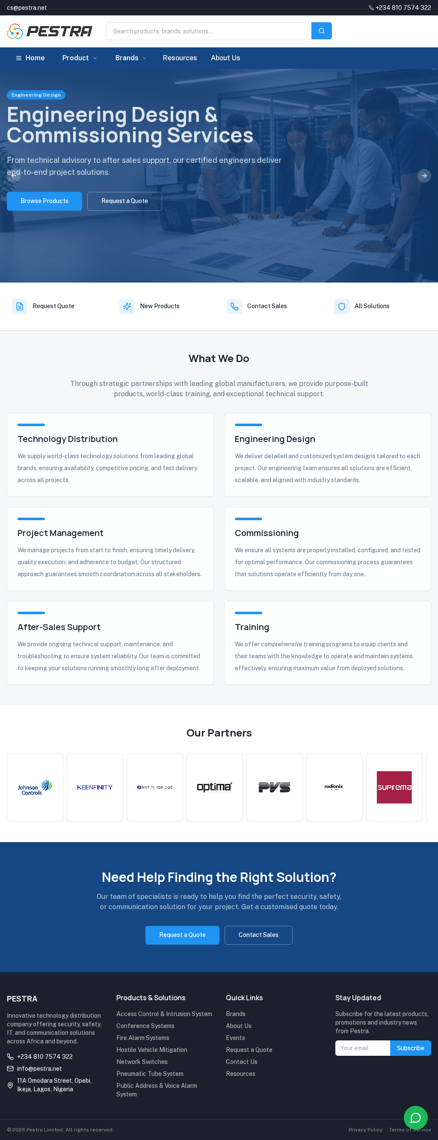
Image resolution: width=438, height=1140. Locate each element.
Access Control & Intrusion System (164, 1013)
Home (35, 58)
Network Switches (142, 1061)
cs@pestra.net (27, 7)
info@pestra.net (39, 1068)
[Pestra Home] (49, 31)
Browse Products (44, 200)
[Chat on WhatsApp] (416, 1118)
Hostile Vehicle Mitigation (151, 1049)
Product (75, 58)
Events (235, 1037)
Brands (127, 58)
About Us (225, 58)
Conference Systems (145, 1025)
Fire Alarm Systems (142, 1037)
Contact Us (241, 1061)
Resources (180, 58)
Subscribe (410, 1048)
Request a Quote (124, 200)
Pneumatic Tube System (149, 1073)
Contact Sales (258, 934)
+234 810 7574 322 (403, 7)
